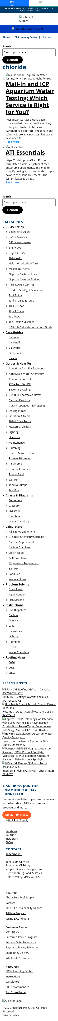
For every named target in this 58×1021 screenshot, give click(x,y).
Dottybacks (16, 353)
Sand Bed (14, 574)
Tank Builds (15, 295)
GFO (11, 626)
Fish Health (15, 258)
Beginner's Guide (19, 231)
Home (7, 37)
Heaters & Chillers (20, 426)
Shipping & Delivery (17, 953)
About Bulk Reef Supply (20, 897)
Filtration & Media (19, 416)
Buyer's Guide (17, 253)
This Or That (16, 306)
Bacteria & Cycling (20, 389)
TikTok (9, 842)
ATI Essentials (25, 152)
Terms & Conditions (17, 918)
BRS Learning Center (26, 37)
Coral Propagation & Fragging (27, 405)
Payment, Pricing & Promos (22, 947)
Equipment (15, 500)
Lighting (14, 432)
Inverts (13, 358)
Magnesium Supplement (24, 563)
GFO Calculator (18, 558)
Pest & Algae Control (21, 285)
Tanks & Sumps (18, 485)
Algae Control (17, 594)
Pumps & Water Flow (21, 453)
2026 (12, 662)
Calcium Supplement (21, 542)
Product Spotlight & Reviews (26, 290)
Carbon (13, 615)
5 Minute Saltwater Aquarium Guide (30, 327)
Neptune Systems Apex (23, 274)
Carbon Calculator (20, 547)
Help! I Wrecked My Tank (23, 263)
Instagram (12, 838)
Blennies (14, 337)
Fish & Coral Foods (20, 421)
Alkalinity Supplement (22, 531)
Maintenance (17, 442)
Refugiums (15, 464)
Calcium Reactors (19, 400)
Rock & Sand (16, 474)
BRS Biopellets (17, 610)
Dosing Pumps (18, 411)
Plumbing (14, 448)
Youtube (11, 835)
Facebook (11, 831)
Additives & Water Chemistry (26, 374)
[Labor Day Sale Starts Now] (29, 29)
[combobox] (29, 52)
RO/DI (12, 647)
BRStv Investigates (20, 242)
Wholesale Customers (19, 958)
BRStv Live (15, 247)
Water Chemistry (19, 521)
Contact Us (12, 931)
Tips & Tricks (16, 311)
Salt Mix (13, 479)
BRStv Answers (18, 237)
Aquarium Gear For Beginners (27, 368)
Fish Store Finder (16, 992)
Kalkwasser (15, 631)
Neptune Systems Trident (24, 279)
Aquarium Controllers (22, 379)
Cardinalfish (16, 342)
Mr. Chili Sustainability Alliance (24, 908)
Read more (12, 142)
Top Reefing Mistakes (21, 322)
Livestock (14, 437)
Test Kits (14, 490)
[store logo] (29, 19)
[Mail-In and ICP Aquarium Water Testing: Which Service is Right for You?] (31, 78)
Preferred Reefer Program (21, 937)
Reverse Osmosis (19, 469)
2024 (12, 673)
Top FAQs (14, 316)
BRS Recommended (17, 987)
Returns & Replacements (21, 942)
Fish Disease (16, 600)
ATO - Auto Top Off (20, 384)
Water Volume (17, 579)
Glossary (14, 505)
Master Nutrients (19, 269)
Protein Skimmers (20, 458)
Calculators (12, 981)
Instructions (13, 976)
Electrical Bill (16, 553)
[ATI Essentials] (15, 147)
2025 (12, 667)
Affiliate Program (16, 913)
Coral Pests (16, 589)
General (14, 620)
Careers (10, 903)
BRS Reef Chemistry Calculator (27, 537)
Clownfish (15, 348)
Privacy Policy (10, 1015)
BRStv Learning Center (19, 971)
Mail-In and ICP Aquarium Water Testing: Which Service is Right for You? (30, 98)
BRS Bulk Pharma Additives (25, 395)
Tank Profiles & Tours (21, 300)
